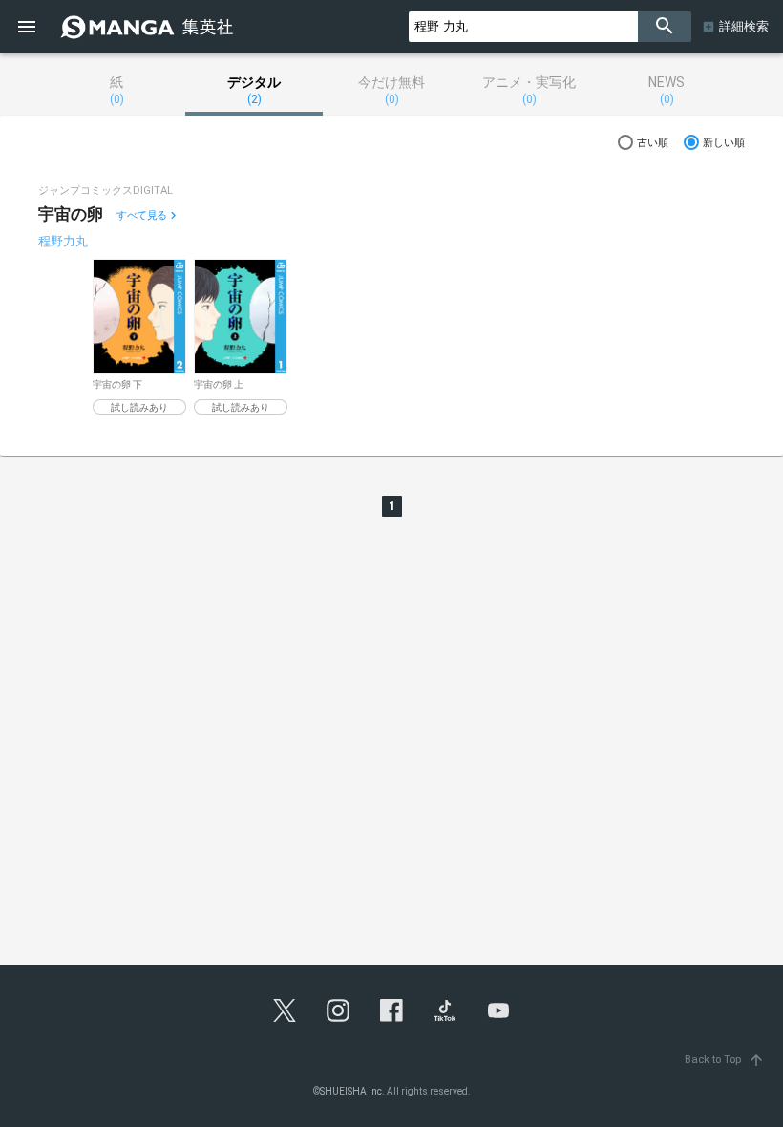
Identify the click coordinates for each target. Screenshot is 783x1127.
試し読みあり (139, 407)
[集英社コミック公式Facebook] (391, 1010)
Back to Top (725, 1059)
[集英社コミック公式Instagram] (338, 1010)
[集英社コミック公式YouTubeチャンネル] (498, 1010)
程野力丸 (63, 241)
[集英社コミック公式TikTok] (445, 1010)
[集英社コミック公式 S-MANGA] (149, 27)
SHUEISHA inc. (352, 1091)
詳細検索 (744, 26)
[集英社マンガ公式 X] (284, 1010)
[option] (139, 337)
